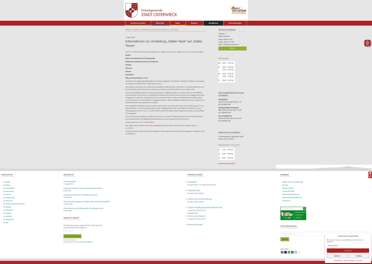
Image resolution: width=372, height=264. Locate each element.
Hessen (8, 194)
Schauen (8, 213)
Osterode (8, 201)
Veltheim (8, 216)
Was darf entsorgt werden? (226, 163)
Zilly (6, 222)
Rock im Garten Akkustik (196, 216)
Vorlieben (359, 256)
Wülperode (9, 219)
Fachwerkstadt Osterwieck (15, 204)
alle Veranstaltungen (195, 224)
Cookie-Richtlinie (338, 260)
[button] (282, 252)
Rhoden (8, 207)
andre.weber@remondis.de (159, 125)
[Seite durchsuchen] (370, 176)
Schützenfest (192, 182)
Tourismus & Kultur (138, 23)
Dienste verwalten (333, 245)
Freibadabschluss (193, 190)
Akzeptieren (348, 250)
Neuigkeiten (213, 23)
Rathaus (194, 23)
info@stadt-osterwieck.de (231, 44)
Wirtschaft (160, 23)
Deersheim (9, 191)
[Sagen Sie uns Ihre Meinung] (370, 172)
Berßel (7, 182)
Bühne (7, 185)
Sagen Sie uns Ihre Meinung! (292, 182)
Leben (177, 23)
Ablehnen (337, 256)
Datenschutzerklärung (349, 260)
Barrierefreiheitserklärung (291, 197)
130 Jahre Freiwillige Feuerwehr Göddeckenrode (204, 207)
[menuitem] (138, 23)
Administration (287, 188)
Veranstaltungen (235, 23)
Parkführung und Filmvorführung (199, 199)
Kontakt (232, 48)
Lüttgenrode (10, 197)
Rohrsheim (9, 210)
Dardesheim (9, 188)
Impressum (359, 260)
